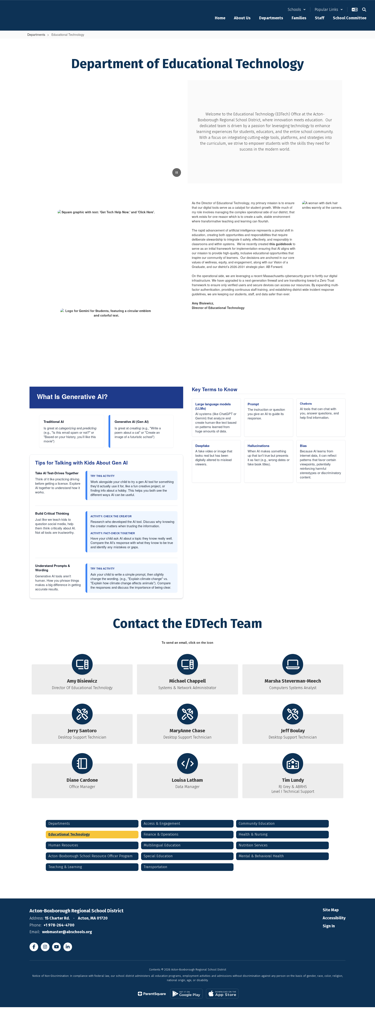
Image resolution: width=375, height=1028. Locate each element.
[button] (297, 9)
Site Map (331, 910)
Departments (36, 34)
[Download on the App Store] (222, 993)
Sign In (329, 926)
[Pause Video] (176, 172)
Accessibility (334, 918)
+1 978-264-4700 (59, 925)
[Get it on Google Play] (186, 993)
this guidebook (280, 244)
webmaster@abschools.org (67, 931)
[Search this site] (364, 9)
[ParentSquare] (152, 993)
